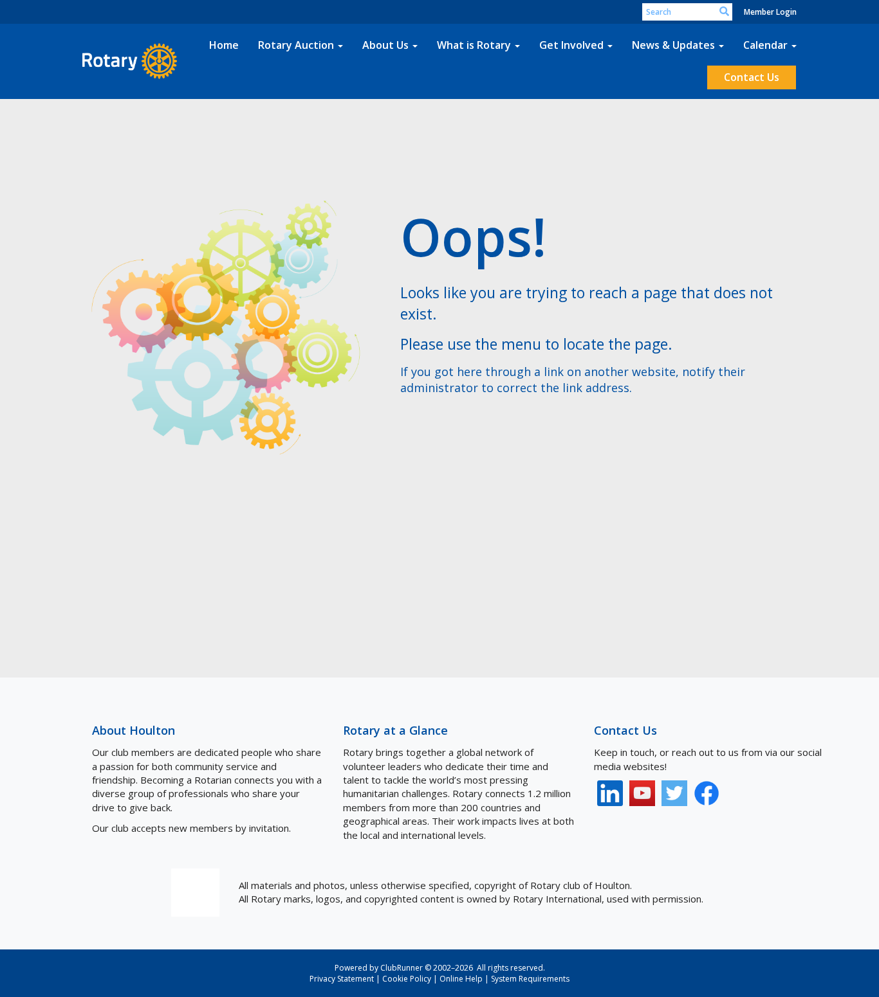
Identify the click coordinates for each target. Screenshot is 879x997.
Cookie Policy (406, 978)
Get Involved (571, 45)
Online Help (461, 978)
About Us (385, 45)
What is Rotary (474, 45)
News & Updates (673, 45)
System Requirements (530, 978)
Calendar (765, 45)
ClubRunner (401, 967)
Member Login (770, 11)
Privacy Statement (342, 978)
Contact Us (751, 77)
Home (224, 45)
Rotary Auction (296, 45)
